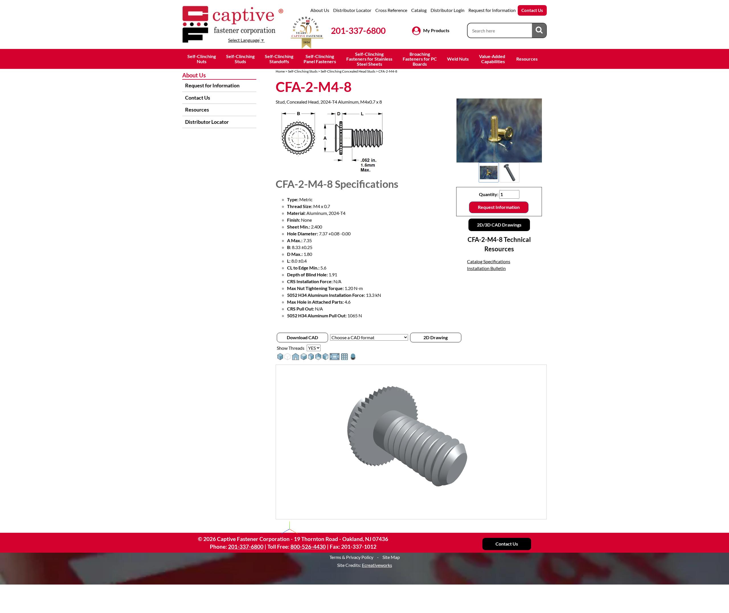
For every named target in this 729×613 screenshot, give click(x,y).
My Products (436, 30)
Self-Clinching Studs (303, 71)
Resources (527, 58)
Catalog (419, 10)
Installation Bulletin (486, 268)
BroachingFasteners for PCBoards (420, 59)
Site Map (391, 557)
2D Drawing (435, 337)
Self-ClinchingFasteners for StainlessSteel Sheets (369, 59)
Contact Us (532, 10)
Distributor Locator (352, 10)
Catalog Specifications (488, 261)
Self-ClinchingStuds (240, 59)
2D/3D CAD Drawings (499, 224)
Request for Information (492, 10)
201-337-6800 (358, 30)
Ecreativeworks (377, 565)
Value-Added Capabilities (492, 59)
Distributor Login (447, 10)
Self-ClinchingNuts (201, 59)
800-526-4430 (308, 546)
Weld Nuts (458, 58)
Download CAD (302, 337)
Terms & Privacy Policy (351, 557)
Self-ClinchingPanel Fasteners (320, 59)
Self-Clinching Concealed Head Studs (348, 71)
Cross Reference (391, 10)
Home (280, 71)
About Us (319, 10)
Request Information (499, 207)
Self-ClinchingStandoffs (279, 59)
